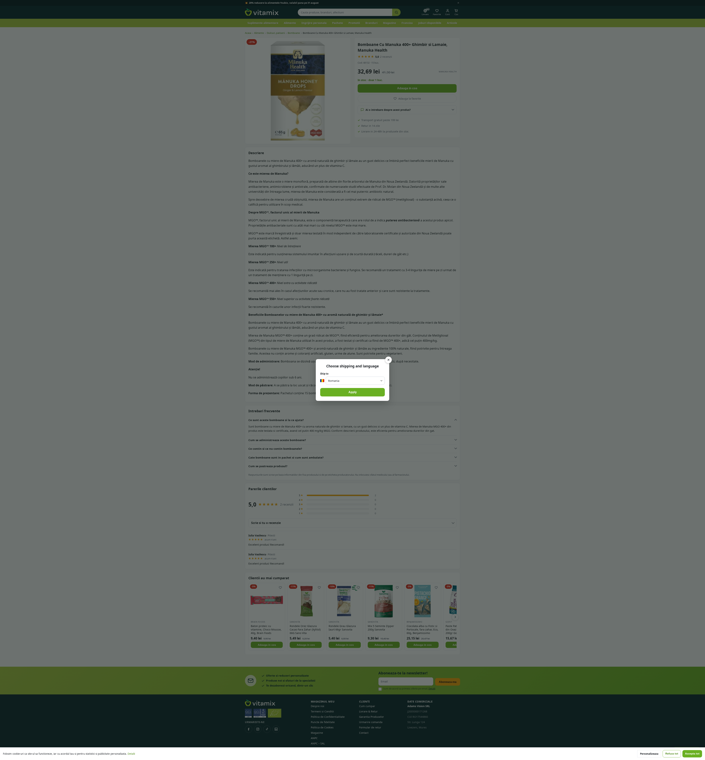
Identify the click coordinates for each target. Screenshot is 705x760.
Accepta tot (692, 753)
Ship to (324, 373)
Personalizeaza (649, 753)
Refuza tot (671, 753)
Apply (352, 392)
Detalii (131, 753)
